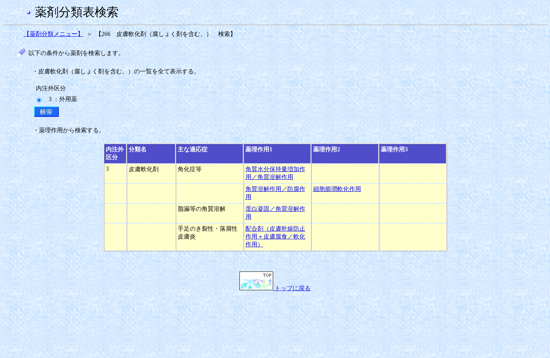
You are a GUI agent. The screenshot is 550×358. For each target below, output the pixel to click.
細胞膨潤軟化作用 (337, 189)
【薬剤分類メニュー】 (53, 34)
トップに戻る (292, 288)
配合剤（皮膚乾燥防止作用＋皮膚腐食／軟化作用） (275, 236)
